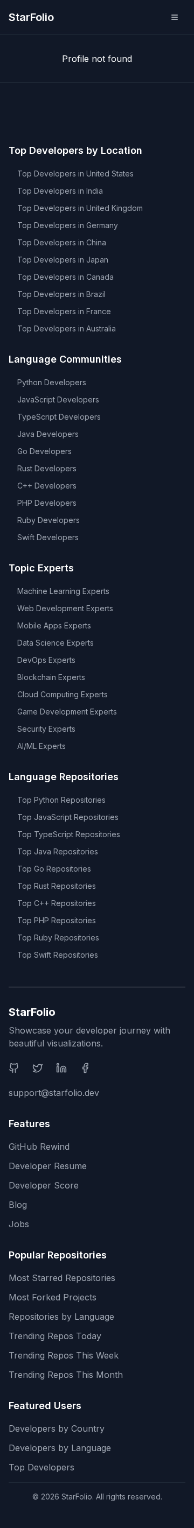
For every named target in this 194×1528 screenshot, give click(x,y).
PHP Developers (47, 502)
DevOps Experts (46, 659)
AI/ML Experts (41, 746)
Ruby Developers (48, 520)
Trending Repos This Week (64, 1355)
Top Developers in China (61, 242)
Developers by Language (60, 1447)
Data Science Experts (55, 642)
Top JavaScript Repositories (68, 817)
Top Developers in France (64, 311)
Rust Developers (47, 468)
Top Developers (41, 1467)
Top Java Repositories (57, 851)
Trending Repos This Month (66, 1374)
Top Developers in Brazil (61, 294)
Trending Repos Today (55, 1336)
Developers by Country (57, 1428)
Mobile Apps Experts (54, 625)
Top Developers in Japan (62, 259)
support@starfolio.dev (54, 1092)
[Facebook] (85, 1068)
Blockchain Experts (51, 677)
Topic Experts (41, 568)
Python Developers (51, 382)
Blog (18, 1204)
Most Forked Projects (52, 1297)
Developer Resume (48, 1166)
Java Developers (48, 433)
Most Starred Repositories (62, 1277)
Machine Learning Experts (63, 591)
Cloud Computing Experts (62, 694)
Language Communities (65, 359)
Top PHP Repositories (56, 920)
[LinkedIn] (61, 1068)
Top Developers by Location (75, 150)
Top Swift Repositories (57, 954)
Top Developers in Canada (65, 276)
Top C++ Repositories (56, 903)
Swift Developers (48, 537)
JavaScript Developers (58, 399)
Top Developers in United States (75, 173)
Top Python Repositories (61, 799)
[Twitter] (37, 1068)
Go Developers (44, 451)
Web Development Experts (65, 608)
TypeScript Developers (59, 416)
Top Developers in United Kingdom (80, 208)
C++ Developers (47, 485)
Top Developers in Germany (67, 225)
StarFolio (31, 17)
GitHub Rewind (39, 1146)
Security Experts (46, 728)
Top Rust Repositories (56, 885)
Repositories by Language (61, 1316)
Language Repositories (64, 776)
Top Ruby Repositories (58, 937)
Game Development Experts (67, 711)
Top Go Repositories (54, 868)
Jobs (19, 1224)
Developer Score (44, 1185)
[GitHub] (14, 1068)
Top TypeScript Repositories (68, 834)
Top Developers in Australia (66, 328)
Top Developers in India (60, 190)
